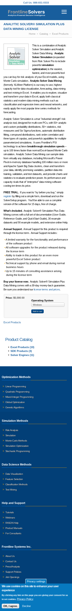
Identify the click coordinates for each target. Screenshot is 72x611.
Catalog (43, 33)
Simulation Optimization (17, 445)
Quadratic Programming (17, 391)
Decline (26, 606)
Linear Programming (15, 386)
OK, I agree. (10, 606)
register (7, 196)
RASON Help (12, 522)
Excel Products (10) (22, 347)
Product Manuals (13, 528)
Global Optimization (15, 402)
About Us (10, 556)
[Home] (26, 13)
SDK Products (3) (21, 350)
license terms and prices (47, 289)
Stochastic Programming (17, 451)
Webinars (10, 517)
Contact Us (10, 561)
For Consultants (13, 533)
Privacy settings (36, 581)
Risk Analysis (11, 430)
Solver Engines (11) (22, 355)
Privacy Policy (25, 599)
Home (32, 33)
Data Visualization (14, 473)
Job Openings (12, 577)
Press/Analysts (12, 566)
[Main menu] (64, 11)
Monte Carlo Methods (16, 440)
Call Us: (28, 2)
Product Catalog (18, 339)
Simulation (10, 435)
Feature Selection (14, 479)
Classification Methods (16, 484)
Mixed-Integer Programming (19, 396)
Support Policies (13, 571)
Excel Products (60, 33)
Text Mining (11, 489)
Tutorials (9, 512)
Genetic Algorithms (14, 407)
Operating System (42, 300)
